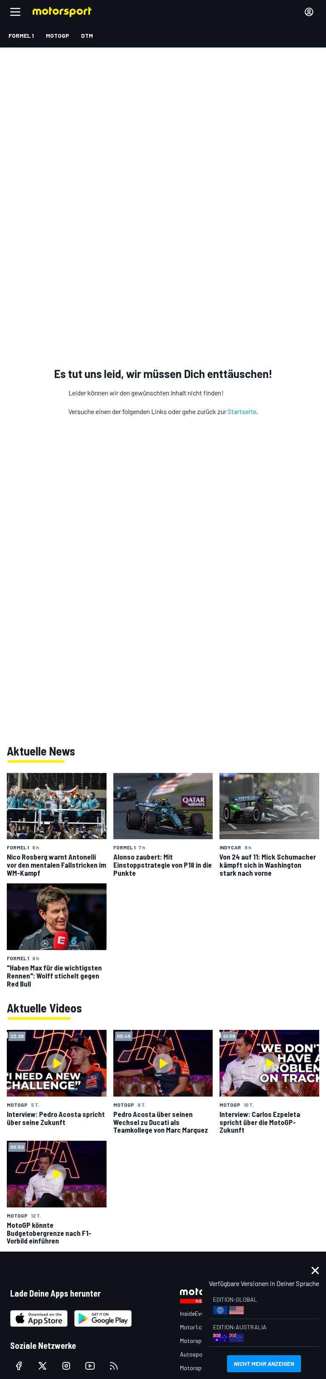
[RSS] (113, 1365)
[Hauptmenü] (15, 12)
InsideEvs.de (196, 1313)
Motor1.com (195, 1327)
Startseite (242, 411)
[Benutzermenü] (309, 11)
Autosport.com (199, 1354)
